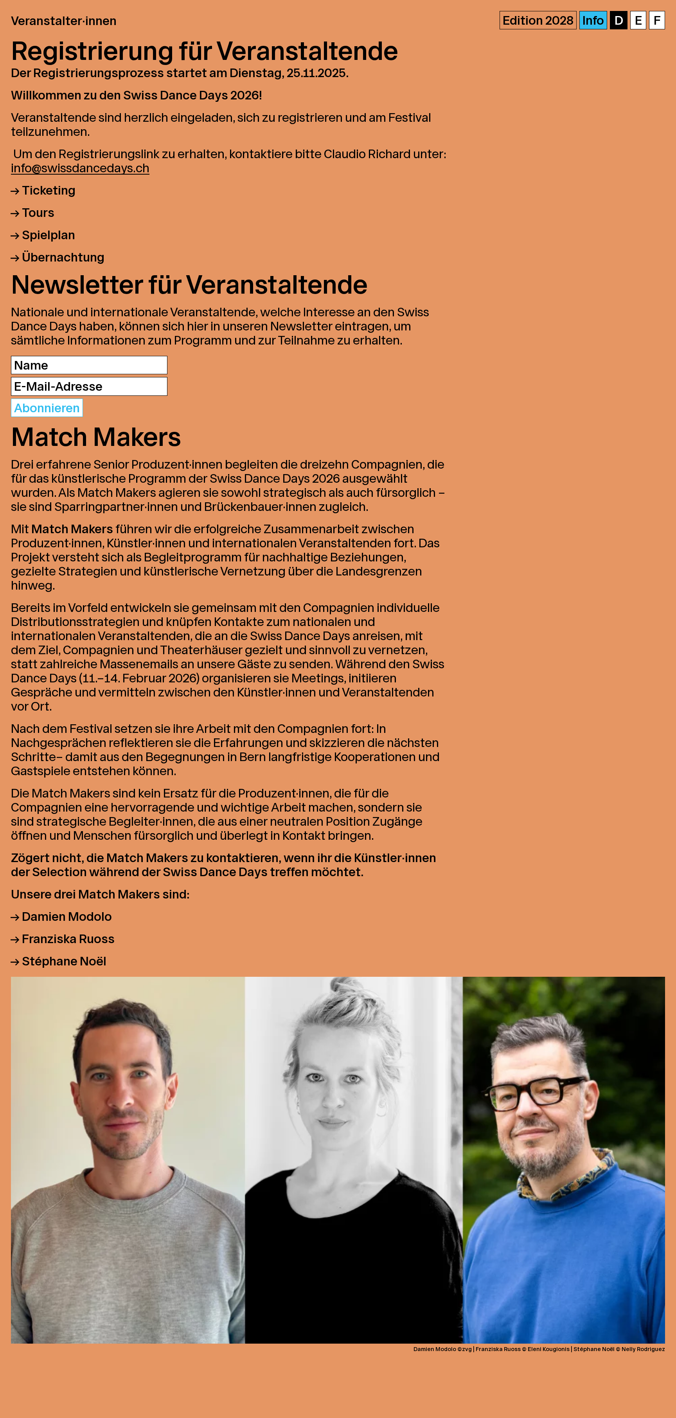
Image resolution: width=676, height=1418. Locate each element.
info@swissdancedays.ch (80, 168)
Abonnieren (47, 408)
